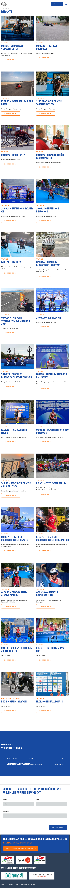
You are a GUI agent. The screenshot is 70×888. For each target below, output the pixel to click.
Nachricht (6, 811)
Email (37, 799)
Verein (3, 884)
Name (5, 799)
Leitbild (10, 884)
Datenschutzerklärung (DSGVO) (25, 884)
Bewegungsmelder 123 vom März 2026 (19, 848)
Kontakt (57, 4)
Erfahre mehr (9, 60)
